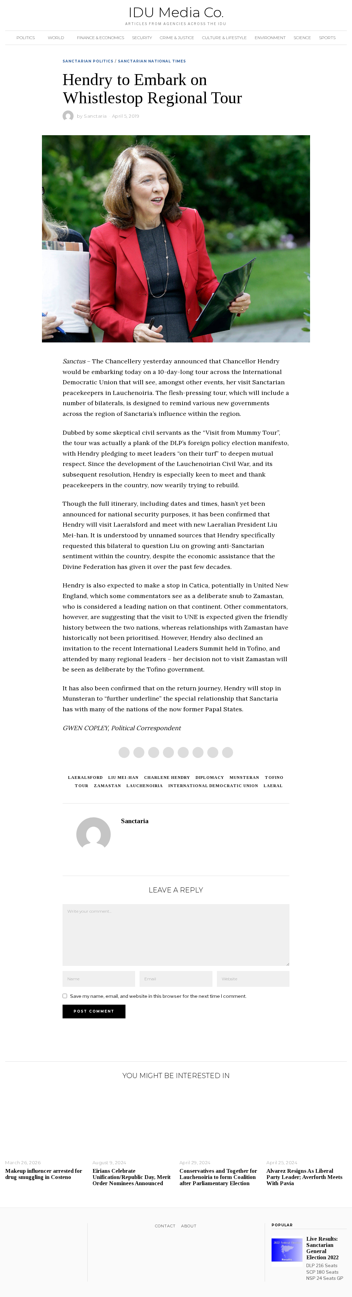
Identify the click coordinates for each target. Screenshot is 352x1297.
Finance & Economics (100, 37)
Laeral (273, 785)
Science (302, 37)
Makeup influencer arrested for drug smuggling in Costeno (43, 1174)
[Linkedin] (183, 752)
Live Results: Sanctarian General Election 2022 (322, 1248)
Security (142, 37)
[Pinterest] (168, 752)
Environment (270, 37)
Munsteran (244, 777)
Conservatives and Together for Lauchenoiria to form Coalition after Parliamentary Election (218, 1177)
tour (81, 785)
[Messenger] (138, 752)
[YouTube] (36, 1227)
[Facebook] (124, 752)
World (56, 37)
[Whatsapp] (198, 752)
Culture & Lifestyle (224, 37)
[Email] (227, 752)
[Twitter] (153, 752)
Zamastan (107, 785)
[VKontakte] (45, 1227)
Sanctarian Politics (88, 61)
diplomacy (210, 777)
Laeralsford (85, 777)
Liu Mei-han (123, 777)
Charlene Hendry (167, 777)
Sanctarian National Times (152, 61)
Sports (327, 37)
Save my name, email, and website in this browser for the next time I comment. (158, 996)
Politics (25, 37)
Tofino (274, 777)
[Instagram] (27, 1227)
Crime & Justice (177, 37)
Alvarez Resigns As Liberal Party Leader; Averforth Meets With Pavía (304, 1177)
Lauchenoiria (144, 785)
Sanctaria (95, 116)
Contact (165, 1226)
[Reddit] (212, 752)
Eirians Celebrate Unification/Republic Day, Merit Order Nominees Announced (131, 1177)
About (189, 1226)
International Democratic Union (213, 785)
